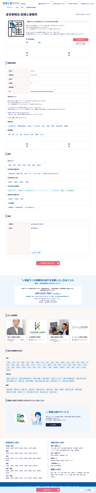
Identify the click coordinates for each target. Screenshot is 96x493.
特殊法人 (53, 477)
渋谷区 (68, 362)
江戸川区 (33, 364)
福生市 (34, 367)
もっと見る (53, 425)
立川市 (44, 364)
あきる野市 (84, 367)
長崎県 (16, 478)
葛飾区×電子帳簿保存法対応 (68, 378)
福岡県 (7, 478)
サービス (66, 475)
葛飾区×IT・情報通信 (59, 389)
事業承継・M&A (64, 455)
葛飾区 (22, 7)
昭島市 (69, 364)
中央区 (14, 362)
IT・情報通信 (79, 472)
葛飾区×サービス (21, 392)
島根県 (12, 471)
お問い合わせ (80, 40)
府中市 (64, 364)
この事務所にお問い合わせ (47, 263)
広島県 (21, 471)
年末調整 (75, 448)
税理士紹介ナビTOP (44, 3)
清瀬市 (50, 367)
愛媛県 (39, 471)
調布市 (74, 364)
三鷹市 (55, 364)
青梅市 (59, 364)
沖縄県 (40, 478)
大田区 (57, 362)
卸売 (62, 472)
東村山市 (18, 367)
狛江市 (39, 367)
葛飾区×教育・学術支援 (11, 392)
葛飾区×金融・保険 (69, 389)
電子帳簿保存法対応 (65, 450)
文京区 (27, 362)
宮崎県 (30, 478)
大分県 (25, 478)
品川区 (47, 362)
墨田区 (37, 362)
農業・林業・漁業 (74, 475)
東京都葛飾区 (31, 39)
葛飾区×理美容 (79, 389)
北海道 (7, 448)
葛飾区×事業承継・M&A (11, 381)
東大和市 (44, 367)
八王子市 (38, 364)
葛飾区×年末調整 (36, 378)
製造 (55, 472)
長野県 (30, 458)
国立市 (29, 367)
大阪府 (7, 465)
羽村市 (78, 367)
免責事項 (38, 486)
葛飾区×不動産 (49, 389)
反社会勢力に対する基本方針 (65, 486)
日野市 (13, 367)
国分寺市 (24, 367)
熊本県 (21, 478)
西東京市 (8, 369)
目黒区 (52, 362)
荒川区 (8, 364)
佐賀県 (12, 478)
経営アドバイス (69, 460)
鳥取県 (7, 471)
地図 (69, 53)
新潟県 (7, 458)
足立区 (23, 364)
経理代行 (81, 448)
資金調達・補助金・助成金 (57, 460)
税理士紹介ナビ (10, 7)
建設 (52, 472)
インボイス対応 (55, 450)
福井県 (21, 458)
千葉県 (25, 453)
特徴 (27, 53)
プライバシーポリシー (29, 486)
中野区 (73, 362)
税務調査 (76, 450)
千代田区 (8, 362)
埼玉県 (21, 453)
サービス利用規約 (45, 486)
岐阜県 (34, 458)
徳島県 (30, 471)
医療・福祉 (83, 475)
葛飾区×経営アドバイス (55, 381)
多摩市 (68, 367)
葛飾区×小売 (24, 389)
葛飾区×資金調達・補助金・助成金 (42, 381)
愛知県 (7, 460)
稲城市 (73, 367)
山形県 (30, 448)
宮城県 (21, 448)
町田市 (79, 364)
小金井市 (84, 364)
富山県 (12, 458)
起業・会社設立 (55, 455)
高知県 (7, 473)
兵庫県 (16, 465)
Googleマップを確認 (36, 252)
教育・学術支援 (59, 475)
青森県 (12, 448)
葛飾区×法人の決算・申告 (12, 378)
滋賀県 (30, 465)
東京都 (17, 7)
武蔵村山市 (62, 367)
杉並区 (77, 362)
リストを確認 (87, 490)
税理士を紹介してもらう (59, 3)
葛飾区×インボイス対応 (56, 378)
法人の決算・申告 (55, 448)
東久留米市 (56, 367)
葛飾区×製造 (16, 389)
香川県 (34, 471)
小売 (59, 472)
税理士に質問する (74, 3)
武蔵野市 (49, 364)
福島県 (34, 448)
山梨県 (25, 458)
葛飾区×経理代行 (46, 378)
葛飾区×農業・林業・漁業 (33, 392)
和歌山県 (35, 465)
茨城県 (7, 453)
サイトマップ (20, 486)
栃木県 (12, 453)
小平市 (8, 367)
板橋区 (13, 364)
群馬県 (16, 453)
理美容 (52, 475)
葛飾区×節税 (21, 381)
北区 (87, 362)
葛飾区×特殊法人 (53, 392)
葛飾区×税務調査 (29, 381)
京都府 (12, 465)
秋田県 (25, 448)
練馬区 (18, 364)
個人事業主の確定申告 (66, 448)
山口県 (25, 471)
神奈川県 (35, 453)
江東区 (42, 362)
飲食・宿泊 (67, 472)
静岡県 (39, 458)
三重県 (25, 465)
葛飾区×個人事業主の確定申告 (25, 378)
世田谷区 (62, 362)
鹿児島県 (35, 478)
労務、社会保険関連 (56, 465)
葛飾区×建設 (9, 389)
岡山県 (16, 471)
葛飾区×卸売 (31, 389)
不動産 (72, 472)
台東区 (32, 362)
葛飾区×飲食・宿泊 (40, 389)
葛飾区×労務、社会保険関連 (68, 381)
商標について (54, 486)
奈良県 (21, 465)
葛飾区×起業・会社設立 (81, 378)
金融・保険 (86, 472)
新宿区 (23, 362)
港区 (18, 362)
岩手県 (16, 448)
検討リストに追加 (80, 44)
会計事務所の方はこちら (86, 3)
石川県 (16, 458)
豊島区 (82, 362)
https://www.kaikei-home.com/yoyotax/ (42, 91)
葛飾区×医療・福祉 (44, 392)
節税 (72, 450)
